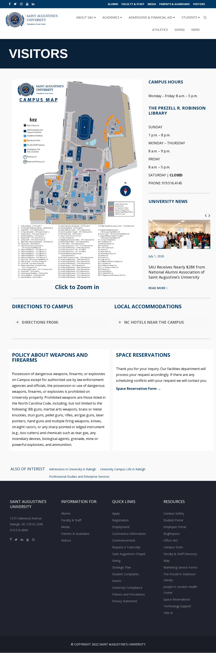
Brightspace (171, 534)
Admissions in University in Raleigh (72, 469)
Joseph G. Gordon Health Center (180, 590)
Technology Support (177, 606)
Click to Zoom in (77, 287)
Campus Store (173, 547)
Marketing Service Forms (180, 567)
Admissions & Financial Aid (151, 17)
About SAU (85, 17)
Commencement (123, 540)
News (195, 30)
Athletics (160, 30)
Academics (111, 17)
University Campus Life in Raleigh (122, 469)
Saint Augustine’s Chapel (128, 554)
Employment (121, 527)
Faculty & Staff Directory (180, 554)
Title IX (168, 613)
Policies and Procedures (128, 594)
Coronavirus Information (129, 534)
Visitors (199, 4)
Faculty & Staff (133, 4)
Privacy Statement (124, 601)
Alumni (113, 4)
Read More (157, 288)
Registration (120, 520)
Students (190, 17)
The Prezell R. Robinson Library (179, 577)
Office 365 (170, 540)
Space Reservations (176, 599)
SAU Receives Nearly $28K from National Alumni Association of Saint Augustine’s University (176, 272)
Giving (180, 30)
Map (166, 561)
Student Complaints (125, 574)
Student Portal (173, 520)
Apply (116, 513)
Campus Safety (173, 513)
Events (116, 581)
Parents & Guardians (174, 4)
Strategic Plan (121, 567)
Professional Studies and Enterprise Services (79, 477)
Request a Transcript (126, 547)
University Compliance (127, 588)
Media (152, 4)
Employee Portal (174, 527)
